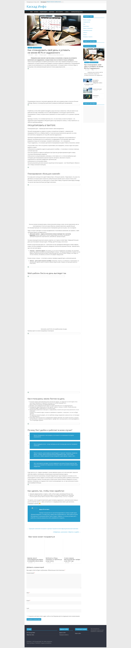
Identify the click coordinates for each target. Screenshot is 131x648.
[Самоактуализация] (87, 88)
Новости (30, 47)
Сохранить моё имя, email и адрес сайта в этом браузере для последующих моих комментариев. (54, 616)
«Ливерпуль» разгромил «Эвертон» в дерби (67, 532)
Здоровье (51, 11)
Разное (85, 34)
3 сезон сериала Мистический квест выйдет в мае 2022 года (72, 559)
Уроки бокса (86, 26)
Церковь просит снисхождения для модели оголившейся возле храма (35, 559)
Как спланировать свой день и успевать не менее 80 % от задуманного (93, 66)
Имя (28, 592)
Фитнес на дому (87, 20)
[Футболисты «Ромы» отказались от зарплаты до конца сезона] (54, 540)
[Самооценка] (87, 95)
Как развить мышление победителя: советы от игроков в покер (93, 82)
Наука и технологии (88, 28)
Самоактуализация (97, 89)
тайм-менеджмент (60, 54)
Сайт (28, 608)
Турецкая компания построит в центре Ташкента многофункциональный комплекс (52, 528)
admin (36, 54)
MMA (31, 11)
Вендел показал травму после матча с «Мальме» (54, 2)
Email (28, 600)
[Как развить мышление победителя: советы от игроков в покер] (87, 79)
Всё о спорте (59, 11)
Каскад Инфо (36, 6)
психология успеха (52, 54)
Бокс (84, 24)
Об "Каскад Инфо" (31, 632)
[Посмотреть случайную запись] (87, 11)
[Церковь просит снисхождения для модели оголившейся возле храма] (35, 540)
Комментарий (31, 573)
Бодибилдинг (43, 11)
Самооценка (96, 95)
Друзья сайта (62, 632)
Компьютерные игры (77, 11)
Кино (67, 11)
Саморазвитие (86, 22)
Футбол (36, 11)
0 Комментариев (42, 54)
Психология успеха (37, 47)
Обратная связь (30, 634)
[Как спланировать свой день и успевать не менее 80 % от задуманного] (93, 49)
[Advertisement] (93, 114)
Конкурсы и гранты (87, 36)
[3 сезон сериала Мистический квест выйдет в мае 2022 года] (72, 540)
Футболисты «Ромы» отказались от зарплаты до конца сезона (54, 559)
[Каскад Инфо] (28, 11)
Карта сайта (78, 633)
